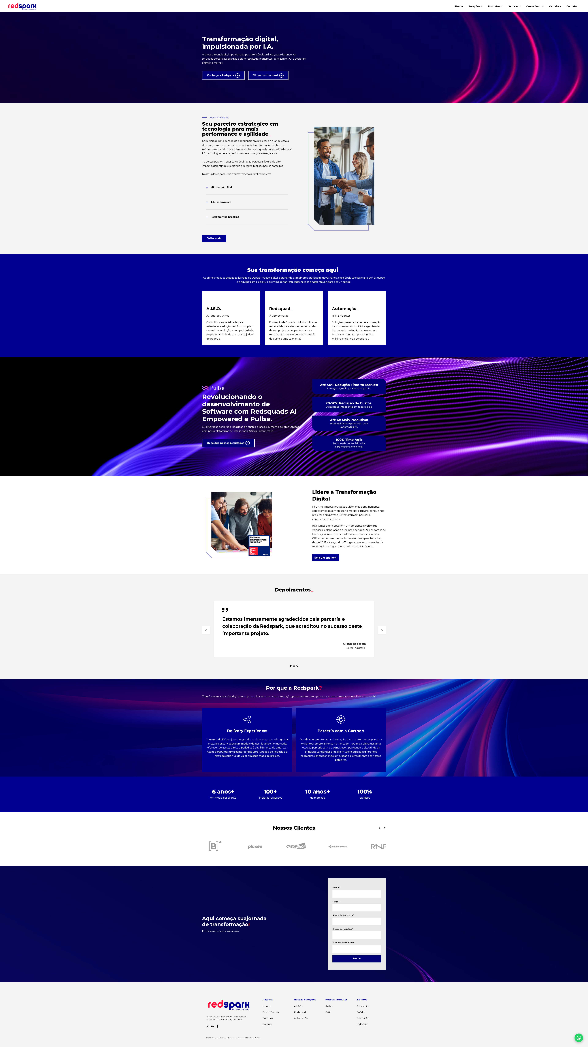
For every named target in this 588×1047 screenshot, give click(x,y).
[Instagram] (207, 1026)
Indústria (362, 1023)
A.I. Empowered (221, 202)
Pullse (328, 1006)
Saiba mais (214, 238)
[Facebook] (217, 1026)
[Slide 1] (291, 666)
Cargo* (336, 901)
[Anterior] (206, 630)
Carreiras (555, 6)
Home (459, 6)
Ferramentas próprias (225, 216)
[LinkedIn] (212, 1026)
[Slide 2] (294, 666)
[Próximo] (382, 630)
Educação (362, 1018)
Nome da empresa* (343, 915)
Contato (571, 6)
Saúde (360, 1012)
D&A (328, 1012)
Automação (301, 1018)
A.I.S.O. (298, 1006)
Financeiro (363, 1006)
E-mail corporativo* (342, 929)
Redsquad (300, 1012)
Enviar (357, 958)
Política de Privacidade (228, 1038)
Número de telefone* (343, 942)
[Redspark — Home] (22, 6)
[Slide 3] (297, 666)
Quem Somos (535, 6)
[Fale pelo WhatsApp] (579, 1038)
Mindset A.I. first (221, 187)
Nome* (336, 887)
